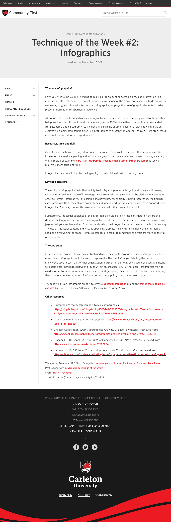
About (20, 3)
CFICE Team (67, 425)
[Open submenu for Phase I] (34, 95)
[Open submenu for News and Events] (34, 116)
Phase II (9, 102)
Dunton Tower (88, 403)
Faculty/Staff (135, 3)
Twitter (56, 372)
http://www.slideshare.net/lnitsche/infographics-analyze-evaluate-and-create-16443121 (105, 333)
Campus (77, 3)
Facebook (67, 372)
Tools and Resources (18, 109)
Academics (50, 3)
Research (64, 3)
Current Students (116, 3)
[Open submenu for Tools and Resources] (34, 109)
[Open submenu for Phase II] (34, 102)
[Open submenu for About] (34, 89)
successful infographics (116, 283)
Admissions (33, 3)
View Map (76, 431)
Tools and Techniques (148, 363)
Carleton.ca (7, 3)
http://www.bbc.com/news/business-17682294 (81, 344)
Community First (23, 13)
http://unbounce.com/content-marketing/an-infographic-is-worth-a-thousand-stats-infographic (110, 354)
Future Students (95, 3)
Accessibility (84, 495)
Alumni (149, 3)
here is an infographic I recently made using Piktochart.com (110, 160)
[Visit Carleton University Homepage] (85, 475)
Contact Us (12, 122)
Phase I (9, 95)
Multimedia (129, 363)
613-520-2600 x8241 (99, 425)
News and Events (15, 115)
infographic (71, 368)
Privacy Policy (65, 495)
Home (69, 33)
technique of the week (90, 368)
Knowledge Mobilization (89, 33)
